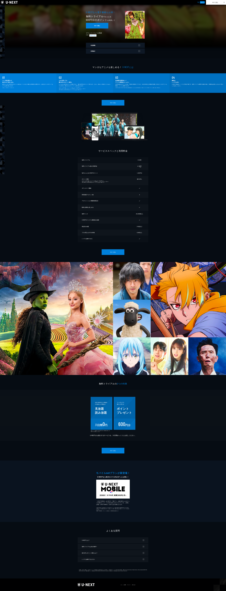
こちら (76, 89)
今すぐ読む (215, 2)
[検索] (198, 2)
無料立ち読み (93, 35)
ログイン (202, 2)
